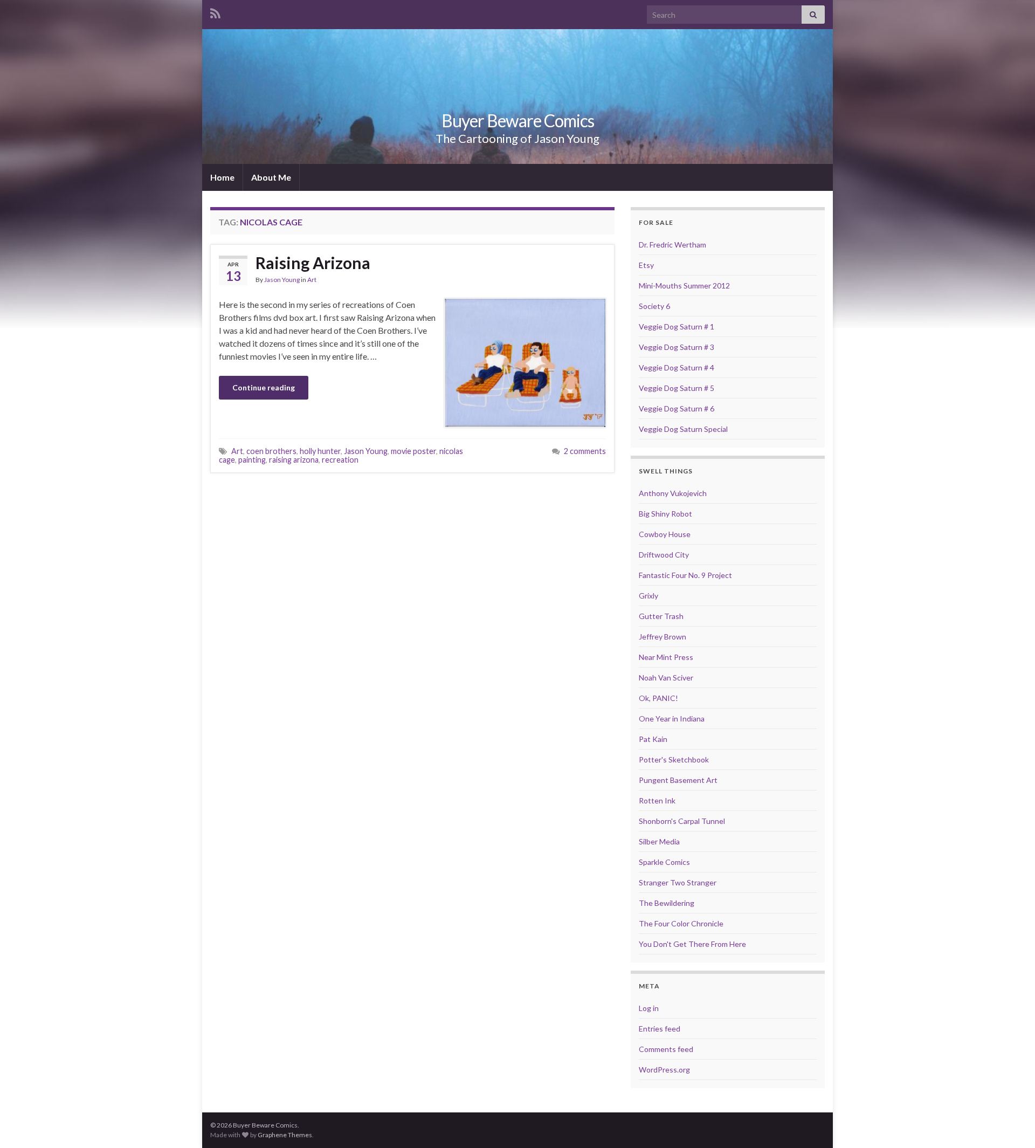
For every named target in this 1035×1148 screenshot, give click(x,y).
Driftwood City (664, 554)
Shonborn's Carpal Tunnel (682, 821)
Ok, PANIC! (658, 698)
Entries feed (659, 1028)
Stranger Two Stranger (677, 882)
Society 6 (654, 306)
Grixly (648, 595)
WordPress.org (664, 1069)
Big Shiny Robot (665, 513)
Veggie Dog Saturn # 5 (676, 388)
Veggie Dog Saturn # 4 (676, 367)
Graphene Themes (285, 1135)
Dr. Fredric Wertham (672, 244)
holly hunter (320, 451)
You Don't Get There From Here (692, 943)
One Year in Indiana (672, 718)
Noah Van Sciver (666, 677)
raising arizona (294, 459)
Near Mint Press (666, 657)
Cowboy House (665, 534)
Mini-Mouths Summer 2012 (684, 285)
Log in (649, 1008)
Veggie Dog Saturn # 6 (676, 408)
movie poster (413, 451)
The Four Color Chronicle (681, 923)
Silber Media (659, 841)
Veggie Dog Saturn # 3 (676, 347)
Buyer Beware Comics (517, 120)
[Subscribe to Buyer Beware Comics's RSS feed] (215, 11)
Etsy (646, 265)
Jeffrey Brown (662, 636)
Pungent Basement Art (678, 780)
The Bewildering (666, 903)
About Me (271, 177)
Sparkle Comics (664, 862)
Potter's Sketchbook (674, 759)
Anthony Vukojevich (673, 493)
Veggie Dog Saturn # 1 (676, 326)
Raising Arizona (313, 262)
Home (222, 177)
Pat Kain (653, 739)
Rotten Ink (657, 800)
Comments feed (666, 1049)
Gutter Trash (661, 616)
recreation (340, 459)
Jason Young (282, 280)
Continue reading (263, 387)
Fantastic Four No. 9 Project (685, 575)
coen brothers (271, 451)
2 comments (585, 451)
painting (252, 459)
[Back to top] (1010, 1123)
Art (311, 280)
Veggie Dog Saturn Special (683, 429)
